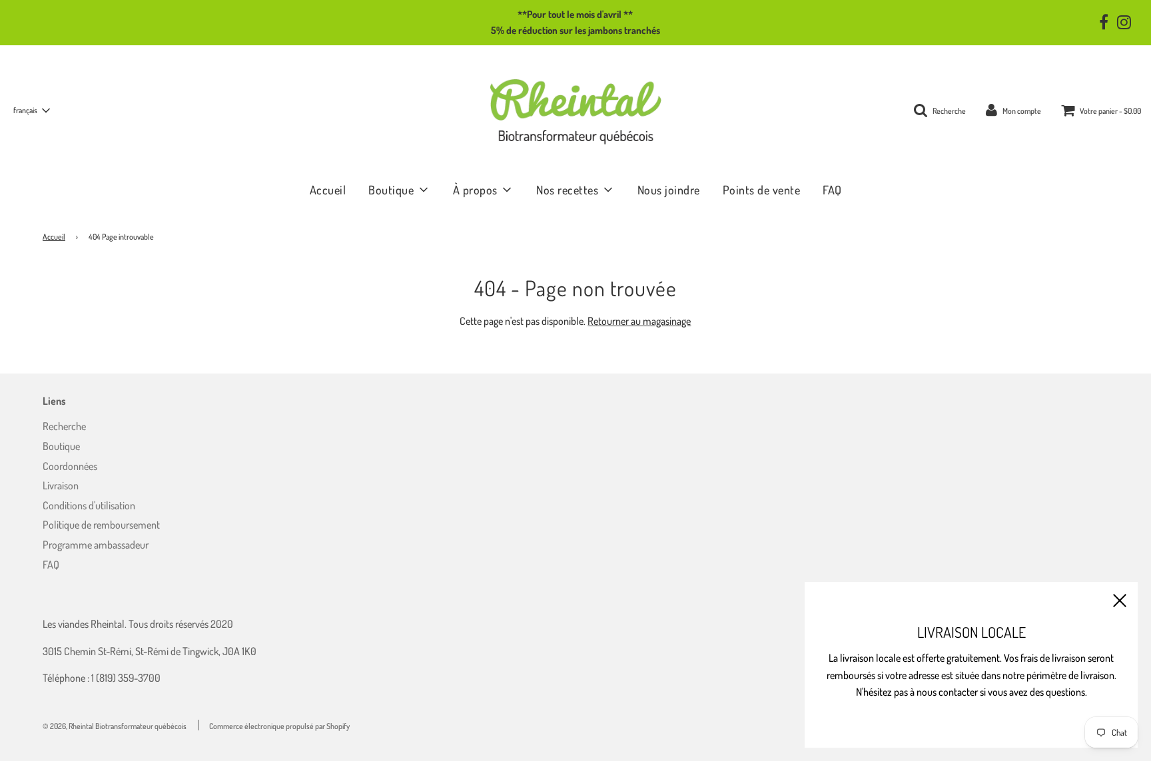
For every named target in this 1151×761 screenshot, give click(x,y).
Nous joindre (668, 189)
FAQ (832, 189)
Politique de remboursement (101, 524)
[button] (31, 111)
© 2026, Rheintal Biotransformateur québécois (115, 726)
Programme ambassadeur (96, 544)
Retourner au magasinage (639, 321)
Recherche (64, 426)
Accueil (328, 189)
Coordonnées (70, 466)
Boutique (61, 446)
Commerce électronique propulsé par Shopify (279, 726)
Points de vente (762, 189)
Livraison (61, 485)
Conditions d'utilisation (89, 505)
